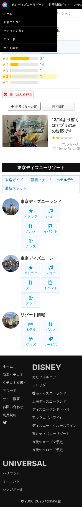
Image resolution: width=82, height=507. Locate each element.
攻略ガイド (14, 179)
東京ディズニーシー (38, 258)
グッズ (31, 246)
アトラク (31, 216)
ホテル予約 (65, 179)
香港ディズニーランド (49, 393)
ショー (51, 216)
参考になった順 (25, 106)
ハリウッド (11, 473)
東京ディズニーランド (41, 201)
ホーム (7, 13)
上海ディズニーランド (49, 401)
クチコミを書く (13, 31)
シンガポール (13, 489)
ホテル (31, 329)
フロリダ (39, 385)
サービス (50, 344)
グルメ (31, 231)
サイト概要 (10, 48)
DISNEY (46, 367)
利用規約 (9, 415)
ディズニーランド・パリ (51, 409)
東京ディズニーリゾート (28, 4)
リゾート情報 (32, 314)
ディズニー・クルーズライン (54, 425)
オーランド (11, 481)
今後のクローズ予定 (47, 450)
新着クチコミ (12, 22)
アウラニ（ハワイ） (47, 417)
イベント (50, 231)
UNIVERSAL (25, 463)
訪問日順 (58, 106)
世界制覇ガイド (59, 4)
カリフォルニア (44, 377)
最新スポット (16, 188)
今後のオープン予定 (47, 442)
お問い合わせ (13, 407)
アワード (9, 39)
